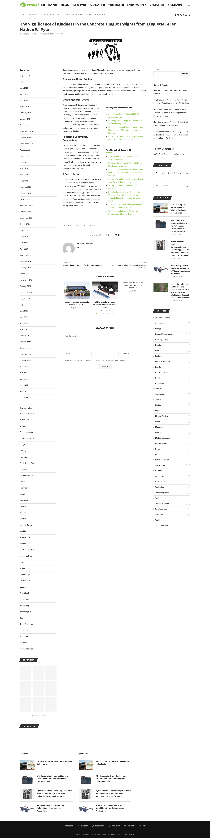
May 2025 (24, 168)
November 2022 (26, 354)
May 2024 (24, 243)
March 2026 (24, 106)
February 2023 (25, 336)
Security (172, 471)
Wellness (172, 520)
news (77, 225)
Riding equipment (172, 460)
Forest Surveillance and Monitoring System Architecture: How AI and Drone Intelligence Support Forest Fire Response (170, 135)
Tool (172, 498)
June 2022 (24, 385)
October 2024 (25, 212)
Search (156, 70)
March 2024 (24, 255)
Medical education (172, 438)
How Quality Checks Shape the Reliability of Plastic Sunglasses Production (180, 269)
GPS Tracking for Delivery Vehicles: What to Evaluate (178, 207)
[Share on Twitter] (113, 235)
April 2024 (24, 249)
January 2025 (25, 193)
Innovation (172, 394)
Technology (172, 487)
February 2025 (25, 187)
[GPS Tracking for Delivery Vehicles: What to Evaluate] (160, 208)
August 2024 (25, 224)
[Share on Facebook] (111, 235)
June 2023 (24, 311)
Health (172, 378)
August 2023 (25, 298)
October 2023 (25, 286)
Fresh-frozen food (172, 361)
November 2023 (26, 280)
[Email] (186, 173)
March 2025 (24, 181)
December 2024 (26, 199)
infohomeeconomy (29, 34)
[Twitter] (178, 15)
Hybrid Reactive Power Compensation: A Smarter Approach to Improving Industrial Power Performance (170, 112)
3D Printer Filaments (172, 318)
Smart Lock (172, 476)
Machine (172, 422)
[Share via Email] (118, 235)
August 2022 (25, 373)
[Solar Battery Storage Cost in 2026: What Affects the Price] (77, 290)
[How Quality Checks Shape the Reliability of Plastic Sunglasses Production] (160, 269)
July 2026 (23, 82)
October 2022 (25, 360)
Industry (172, 389)
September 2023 (26, 292)
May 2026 (24, 94)
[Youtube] (186, 15)
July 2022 (23, 379)
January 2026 (25, 119)
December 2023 (26, 274)
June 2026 (24, 88)
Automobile (172, 323)
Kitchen (172, 405)
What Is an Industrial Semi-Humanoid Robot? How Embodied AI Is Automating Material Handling (126, 130)
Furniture (172, 367)
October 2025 (25, 137)
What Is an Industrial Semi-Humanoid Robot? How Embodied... (133, 285)
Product (172, 454)
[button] (67, 299)
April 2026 (24, 100)
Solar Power (172, 482)
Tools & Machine (116, 5)
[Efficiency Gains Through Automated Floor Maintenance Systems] (105, 290)
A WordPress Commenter (163, 154)
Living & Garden (79, 5)
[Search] (189, 5)
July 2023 (23, 305)
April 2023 (24, 323)
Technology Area (89, 225)
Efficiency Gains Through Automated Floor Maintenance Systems (105, 304)
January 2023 (25, 342)
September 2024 (26, 218)
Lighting (172, 411)
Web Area (65, 5)
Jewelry (172, 400)
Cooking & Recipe (172, 340)
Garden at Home (97, 5)
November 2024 (26, 206)
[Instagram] (181, 15)
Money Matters (175, 5)
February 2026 (25, 113)
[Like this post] (108, 235)
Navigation (180, 154)
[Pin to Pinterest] (116, 235)
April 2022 (24, 397)
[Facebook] (175, 15)
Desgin (172, 345)
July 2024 (23, 230)
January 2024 (25, 267)
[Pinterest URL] (25, 673)
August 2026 (25, 76)
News (172, 449)
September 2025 (26, 144)
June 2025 (24, 162)
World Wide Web (157, 5)
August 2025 (25, 150)
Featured (52, 5)
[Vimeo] (189, 15)
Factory (172, 351)
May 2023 (24, 317)
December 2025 (26, 125)
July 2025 (23, 156)
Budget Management (136, 5)
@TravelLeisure (38, 716)
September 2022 (26, 367)
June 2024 (24, 237)
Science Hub (172, 465)
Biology (172, 329)
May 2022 (24, 391)
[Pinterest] (183, 15)
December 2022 (26, 348)
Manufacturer (172, 427)
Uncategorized (172, 509)
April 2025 (24, 175)
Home (42, 5)
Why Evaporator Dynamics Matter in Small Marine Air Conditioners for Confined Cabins (179, 225)
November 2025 (26, 131)
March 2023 (24, 329)
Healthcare (172, 383)
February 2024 (25, 261)
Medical (172, 432)
